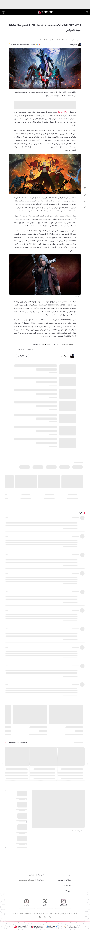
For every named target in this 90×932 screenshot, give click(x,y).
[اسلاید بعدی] (2, 764)
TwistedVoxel (63, 112)
